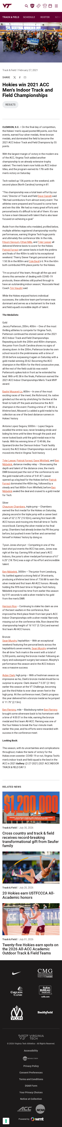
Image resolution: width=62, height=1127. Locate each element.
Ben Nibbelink (9, 571)
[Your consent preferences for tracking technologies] (6, 1121)
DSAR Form (31, 1085)
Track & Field (9, 70)
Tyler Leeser (44, 242)
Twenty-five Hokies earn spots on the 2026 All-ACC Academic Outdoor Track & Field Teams (30, 949)
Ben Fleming (9, 709)
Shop (45, 6)
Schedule (29, 17)
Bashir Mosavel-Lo (12, 391)
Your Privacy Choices (31, 1092)
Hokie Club (32, 6)
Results (12, 105)
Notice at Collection (31, 1099)
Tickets (38, 6)
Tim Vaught (16, 288)
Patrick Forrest (10, 249)
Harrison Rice (9, 606)
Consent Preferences (31, 1072)
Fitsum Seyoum (10, 242)
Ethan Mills (26, 242)
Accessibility (31, 1050)
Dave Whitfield (41, 460)
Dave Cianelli (45, 196)
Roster (45, 17)
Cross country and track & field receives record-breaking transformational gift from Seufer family (30, 839)
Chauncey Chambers (13, 506)
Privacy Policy (31, 1066)
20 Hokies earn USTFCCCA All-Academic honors (28, 895)
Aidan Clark (8, 675)
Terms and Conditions (31, 1079)
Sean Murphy (9, 640)
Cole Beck (34, 261)
